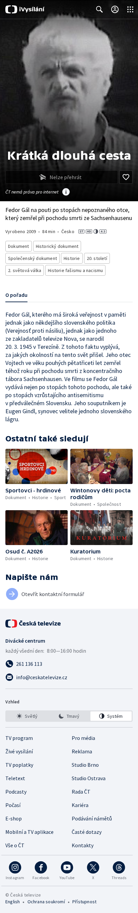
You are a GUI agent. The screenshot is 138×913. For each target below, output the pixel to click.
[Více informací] (66, 192)
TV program (19, 738)
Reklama (82, 751)
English (12, 902)
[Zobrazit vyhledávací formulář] (99, 9)
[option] (27, 716)
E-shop (13, 818)
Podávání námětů (92, 818)
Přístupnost (84, 902)
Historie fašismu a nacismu (75, 270)
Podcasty (15, 791)
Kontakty (82, 845)
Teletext (15, 778)
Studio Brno (85, 764)
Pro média (83, 738)
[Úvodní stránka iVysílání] (25, 9)
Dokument (18, 246)
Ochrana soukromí (46, 902)
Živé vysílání (19, 751)
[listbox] (69, 716)
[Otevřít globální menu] (130, 9)
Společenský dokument (32, 258)
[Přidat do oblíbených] (126, 177)
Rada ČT (81, 791)
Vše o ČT (14, 845)
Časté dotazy (86, 831)
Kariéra (80, 805)
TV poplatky (19, 764)
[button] (36, 466)
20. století (97, 258)
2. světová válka (24, 270)
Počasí (12, 805)
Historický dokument (57, 246)
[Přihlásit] (115, 9)
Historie (72, 258)
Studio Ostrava (89, 778)
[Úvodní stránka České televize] (33, 624)
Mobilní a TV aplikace (29, 831)
